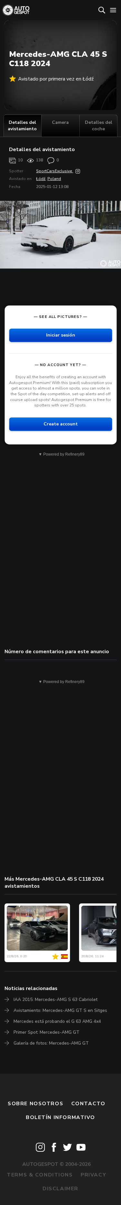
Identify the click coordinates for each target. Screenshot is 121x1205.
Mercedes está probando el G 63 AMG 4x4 (57, 1021)
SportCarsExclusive (54, 171)
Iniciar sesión (60, 335)
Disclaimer (60, 1188)
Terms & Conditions (40, 1174)
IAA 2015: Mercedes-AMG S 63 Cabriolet (55, 999)
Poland (54, 178)
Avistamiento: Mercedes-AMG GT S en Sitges (60, 1010)
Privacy (93, 1174)
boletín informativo (60, 1117)
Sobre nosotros (35, 1103)
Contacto (88, 1103)
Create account (61, 424)
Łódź (40, 178)
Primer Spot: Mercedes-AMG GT (46, 1032)
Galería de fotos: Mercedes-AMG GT (51, 1043)
